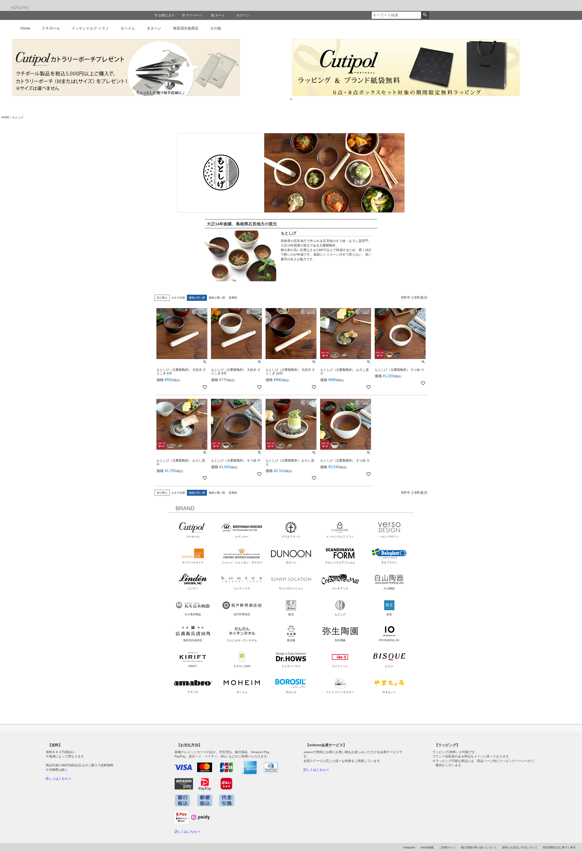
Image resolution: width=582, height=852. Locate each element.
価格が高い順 (217, 297)
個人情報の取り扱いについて (479, 847)
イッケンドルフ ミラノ (90, 28)
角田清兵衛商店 (185, 28)
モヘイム (127, 28)
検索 (425, 15)
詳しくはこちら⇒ (58, 778)
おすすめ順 (178, 297)
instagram (409, 847)
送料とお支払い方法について (519, 847)
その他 (215, 28)
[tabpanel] (151, 67)
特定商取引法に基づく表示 (559, 847)
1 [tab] (291, 99)
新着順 (233, 297)
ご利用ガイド (447, 847)
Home (25, 28)
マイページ (194, 15)
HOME (5, 117)
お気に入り (167, 15)
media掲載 (427, 847)
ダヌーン (154, 28)
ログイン (242, 15)
